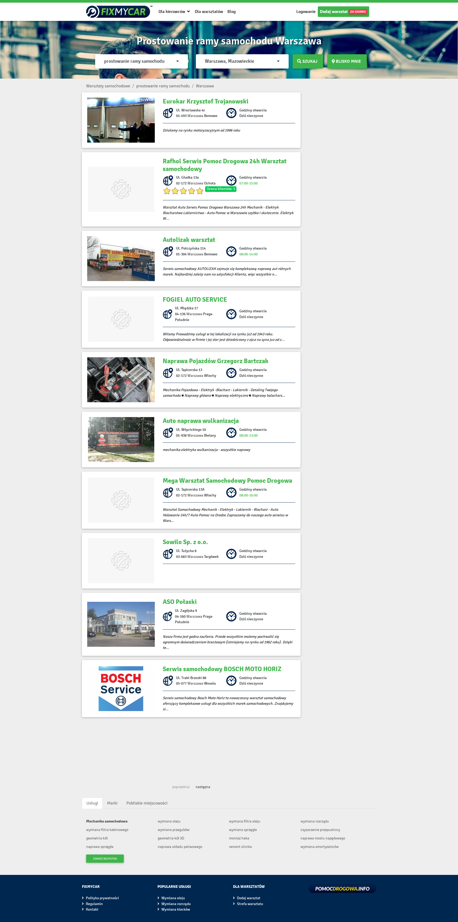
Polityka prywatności (102, 898)
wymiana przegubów (174, 830)
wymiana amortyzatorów (320, 846)
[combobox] (141, 61)
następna (203, 787)
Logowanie (306, 11)
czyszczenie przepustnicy (320, 830)
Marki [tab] (112, 803)
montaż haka (239, 838)
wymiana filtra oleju (244, 821)
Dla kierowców (172, 11)
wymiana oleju (169, 821)
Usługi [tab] (92, 803)
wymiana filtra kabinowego (107, 830)
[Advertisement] (191, 748)
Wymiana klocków (175, 909)
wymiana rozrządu (315, 821)
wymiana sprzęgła (243, 830)
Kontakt (91, 909)
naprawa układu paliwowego (180, 846)
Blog (231, 11)
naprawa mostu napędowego (323, 838)
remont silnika (240, 846)
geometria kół (97, 838)
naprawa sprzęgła (99, 846)
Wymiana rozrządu (176, 904)
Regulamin (94, 904)
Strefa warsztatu (249, 904)
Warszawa (195, 116)
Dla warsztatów (209, 11)
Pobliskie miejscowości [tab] (147, 803)
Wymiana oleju (173, 898)
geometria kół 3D (171, 838)
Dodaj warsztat (343, 11)
